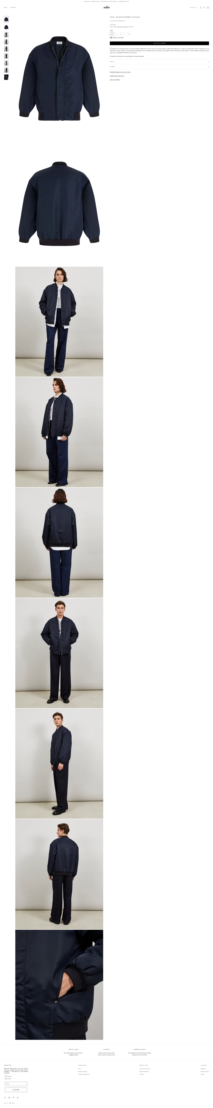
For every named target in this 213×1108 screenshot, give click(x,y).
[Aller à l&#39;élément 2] (6, 27)
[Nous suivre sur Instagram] (9, 1097)
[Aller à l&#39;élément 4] (6, 42)
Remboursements (144, 1071)
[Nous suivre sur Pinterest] (13, 1097)
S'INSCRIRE (16, 1089)
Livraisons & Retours (145, 1069)
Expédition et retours (117, 76)
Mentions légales (82, 1071)
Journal (202, 1074)
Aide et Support (115, 79)
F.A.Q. (79, 1069)
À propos (13, 7)
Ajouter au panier (159, 43)
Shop (5, 7)
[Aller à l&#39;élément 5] (6, 49)
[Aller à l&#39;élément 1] (6, 19)
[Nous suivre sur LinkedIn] (18, 1097)
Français (193, 7)
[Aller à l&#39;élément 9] (6, 77)
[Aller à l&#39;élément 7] (6, 63)
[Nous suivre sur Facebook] (5, 1097)
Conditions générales (83, 1074)
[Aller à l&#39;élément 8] (6, 70)
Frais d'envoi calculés (122, 27)
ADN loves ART (205, 1071)
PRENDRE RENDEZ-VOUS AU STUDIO (120, 72)
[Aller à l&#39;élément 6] (6, 56)
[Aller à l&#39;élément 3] (6, 34)
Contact (142, 1074)
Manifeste (203, 1069)
